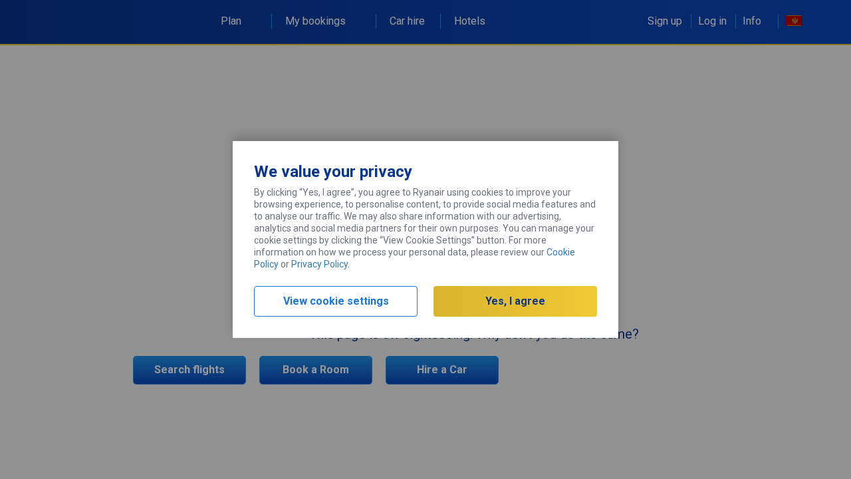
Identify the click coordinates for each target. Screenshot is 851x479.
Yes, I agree (515, 301)
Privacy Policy (319, 264)
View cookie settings (336, 301)
